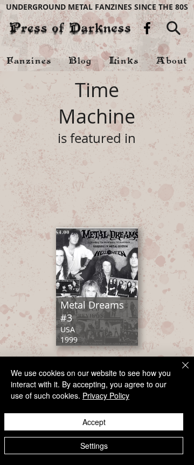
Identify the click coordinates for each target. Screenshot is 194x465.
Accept (94, 421)
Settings (94, 445)
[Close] (179, 372)
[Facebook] (147, 28)
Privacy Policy (105, 395)
